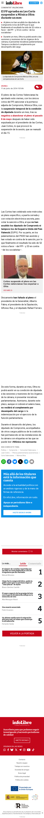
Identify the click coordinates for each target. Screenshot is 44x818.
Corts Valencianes (7, 455)
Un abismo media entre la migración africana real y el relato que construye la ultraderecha (17, 619)
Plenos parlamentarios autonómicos (25, 453)
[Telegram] (20, 750)
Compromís (13, 450)
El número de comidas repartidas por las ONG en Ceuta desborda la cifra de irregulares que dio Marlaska (17, 570)
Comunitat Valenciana (28, 450)
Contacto (22, 759)
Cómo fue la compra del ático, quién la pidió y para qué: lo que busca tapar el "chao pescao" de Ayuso (17, 582)
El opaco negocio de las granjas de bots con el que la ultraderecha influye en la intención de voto (17, 595)
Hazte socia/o (22, 740)
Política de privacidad (22, 776)
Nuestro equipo (22, 763)
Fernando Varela (8, 624)
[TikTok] (33, 750)
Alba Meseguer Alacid (10, 599)
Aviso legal (22, 773)
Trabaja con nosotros (22, 766)
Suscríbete (34, 3)
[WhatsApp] (4, 750)
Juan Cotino (5, 453)
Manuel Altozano (8, 575)
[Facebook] (8, 750)
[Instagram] (24, 750)
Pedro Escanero (7, 610)
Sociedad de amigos (22, 770)
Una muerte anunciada (11, 607)
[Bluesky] (11, 750)
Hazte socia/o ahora (22, 513)
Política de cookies (22, 780)
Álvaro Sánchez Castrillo (10, 587)
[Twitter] (16, 750)
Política (3, 450)
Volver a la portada (22, 633)
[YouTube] (28, 750)
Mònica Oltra (21, 455)
